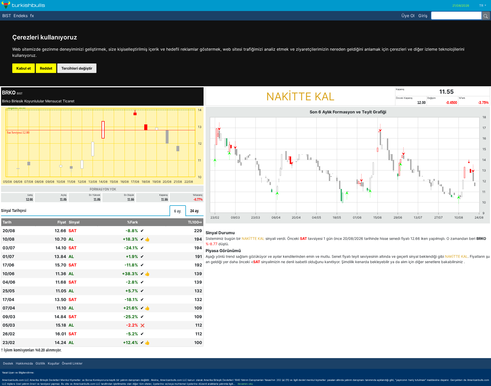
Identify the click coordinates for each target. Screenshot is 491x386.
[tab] (178, 210)
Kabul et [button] (23, 68)
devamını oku (245, 383)
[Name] (485, 16)
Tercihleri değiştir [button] (76, 68)
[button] (484, 5)
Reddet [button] (46, 68)
